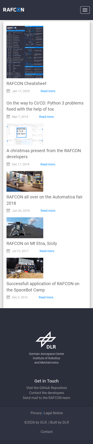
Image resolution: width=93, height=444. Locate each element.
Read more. (48, 91)
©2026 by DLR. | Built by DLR (46, 422)
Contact (47, 432)
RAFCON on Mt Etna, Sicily (31, 243)
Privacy (36, 413)
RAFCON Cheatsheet (26, 83)
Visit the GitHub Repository (46, 388)
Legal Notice (53, 413)
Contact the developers (46, 393)
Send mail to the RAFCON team (46, 398)
